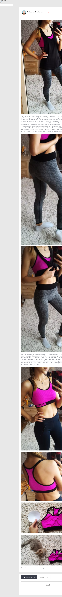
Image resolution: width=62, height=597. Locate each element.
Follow (50, 12)
